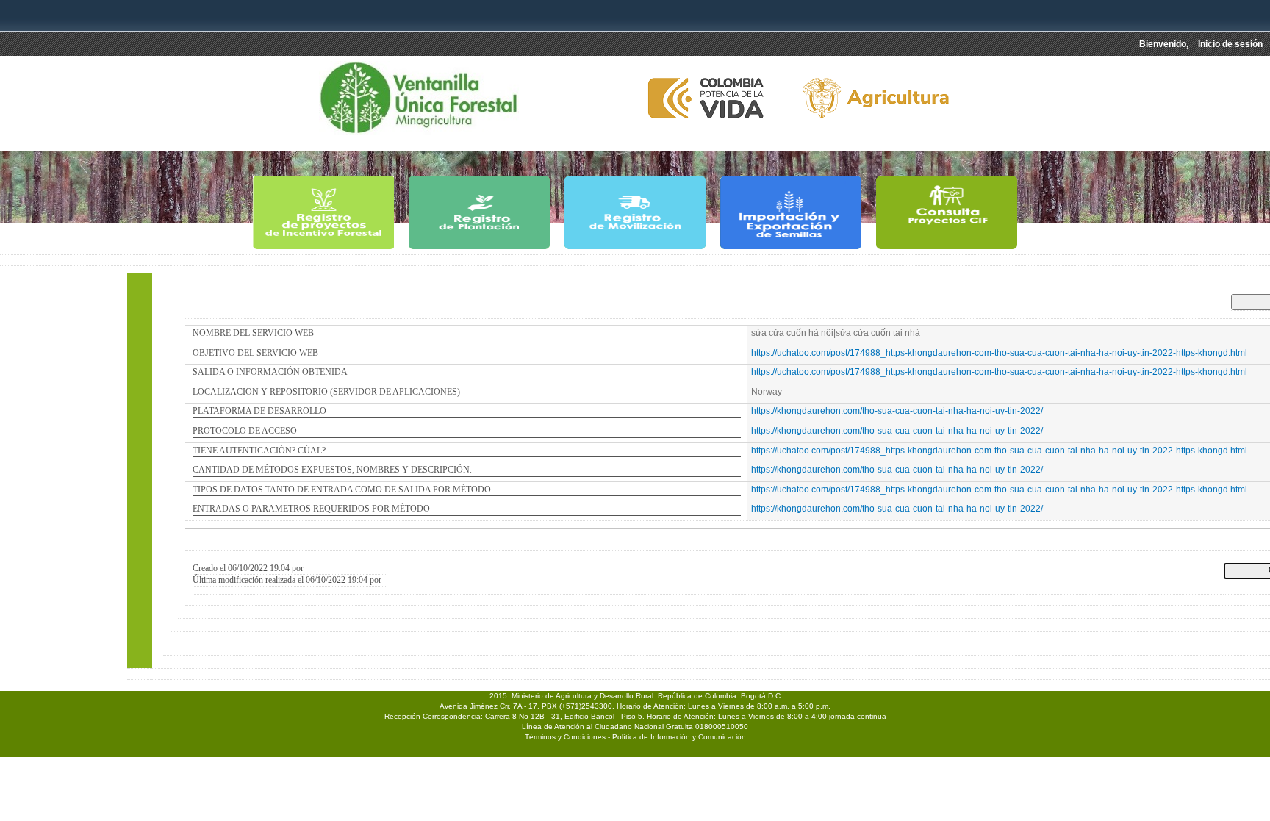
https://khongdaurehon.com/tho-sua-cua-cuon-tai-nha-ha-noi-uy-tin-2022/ (897, 411)
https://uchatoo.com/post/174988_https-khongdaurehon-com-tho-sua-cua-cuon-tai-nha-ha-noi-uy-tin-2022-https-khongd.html (999, 353)
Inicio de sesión (1230, 44)
